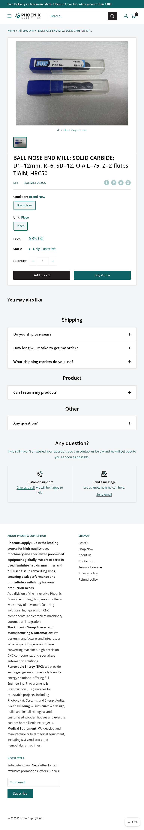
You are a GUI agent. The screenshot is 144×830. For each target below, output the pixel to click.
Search (83, 543)
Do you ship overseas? (32, 334)
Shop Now (86, 549)
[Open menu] (9, 15)
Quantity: (20, 261)
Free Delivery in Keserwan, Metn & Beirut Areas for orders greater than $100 (60, 4)
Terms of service (90, 567)
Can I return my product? (34, 392)
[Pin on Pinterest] (113, 182)
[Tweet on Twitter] (121, 182)
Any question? (25, 423)
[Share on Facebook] (106, 182)
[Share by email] (128, 182)
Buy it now (102, 275)
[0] (133, 16)
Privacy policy (88, 573)
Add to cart (42, 275)
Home (11, 30)
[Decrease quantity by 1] (33, 261)
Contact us (86, 561)
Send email (104, 494)
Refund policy (88, 579)
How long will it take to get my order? (45, 348)
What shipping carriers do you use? (43, 361)
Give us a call (25, 487)
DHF (15, 183)
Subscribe (20, 793)
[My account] (126, 16)
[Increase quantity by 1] (53, 261)
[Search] (112, 16)
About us (85, 555)
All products (26, 30)
